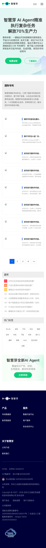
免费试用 (13, 61)
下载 (22, 335)
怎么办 (8, 329)
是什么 (38, 335)
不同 (23, 329)
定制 (16, 329)
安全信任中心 (28, 426)
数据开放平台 (28, 414)
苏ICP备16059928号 (21, 474)
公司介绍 (5, 447)
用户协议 (5, 500)
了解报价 (33, 61)
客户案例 (26, 420)
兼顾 (10, 340)
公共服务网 (6, 505)
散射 (38, 329)
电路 (17, 340)
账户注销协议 (29, 500)
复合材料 (34, 340)
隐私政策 (16, 500)
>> (34, 261)
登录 (35, 4)
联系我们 (5, 453)
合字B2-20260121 (16, 469)
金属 (23, 346)
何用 (29, 335)
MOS (25, 340)
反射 (7, 335)
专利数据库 (6, 414)
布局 (14, 335)
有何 (31, 329)
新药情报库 (6, 420)
